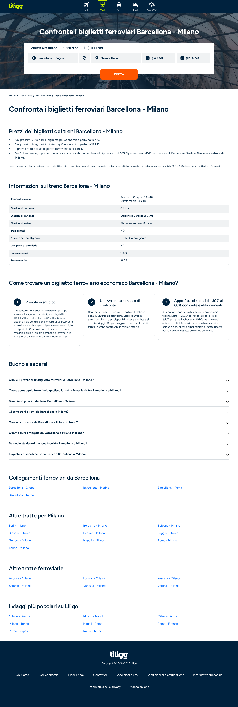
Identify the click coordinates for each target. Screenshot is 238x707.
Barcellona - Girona (21, 487)
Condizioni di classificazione (165, 675)
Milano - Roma (167, 616)
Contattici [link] (100, 675)
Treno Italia (25, 95)
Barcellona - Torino (21, 495)
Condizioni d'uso (127, 675)
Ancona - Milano (20, 578)
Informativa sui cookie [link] (207, 675)
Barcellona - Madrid (96, 487)
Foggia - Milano (168, 533)
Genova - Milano (20, 540)
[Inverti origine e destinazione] (84, 58)
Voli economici (49, 675)
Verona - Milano (168, 586)
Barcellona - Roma (170, 487)
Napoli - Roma (92, 623)
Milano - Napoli (93, 616)
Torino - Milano (19, 548)
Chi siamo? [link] (23, 675)
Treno (12, 95)
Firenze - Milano (94, 533)
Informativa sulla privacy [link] (105, 687)
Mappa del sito (139, 687)
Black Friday (76, 675)
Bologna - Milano (169, 525)
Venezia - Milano (94, 586)
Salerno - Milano (20, 586)
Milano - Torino (19, 623)
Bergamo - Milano (95, 525)
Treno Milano (43, 95)
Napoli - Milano (93, 540)
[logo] (16, 6)
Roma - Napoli (18, 631)
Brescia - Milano (19, 533)
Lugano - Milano (94, 578)
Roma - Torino (92, 631)
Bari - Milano (17, 525)
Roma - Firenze (168, 623)
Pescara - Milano (169, 578)
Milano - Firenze (19, 616)
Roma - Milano (167, 540)
